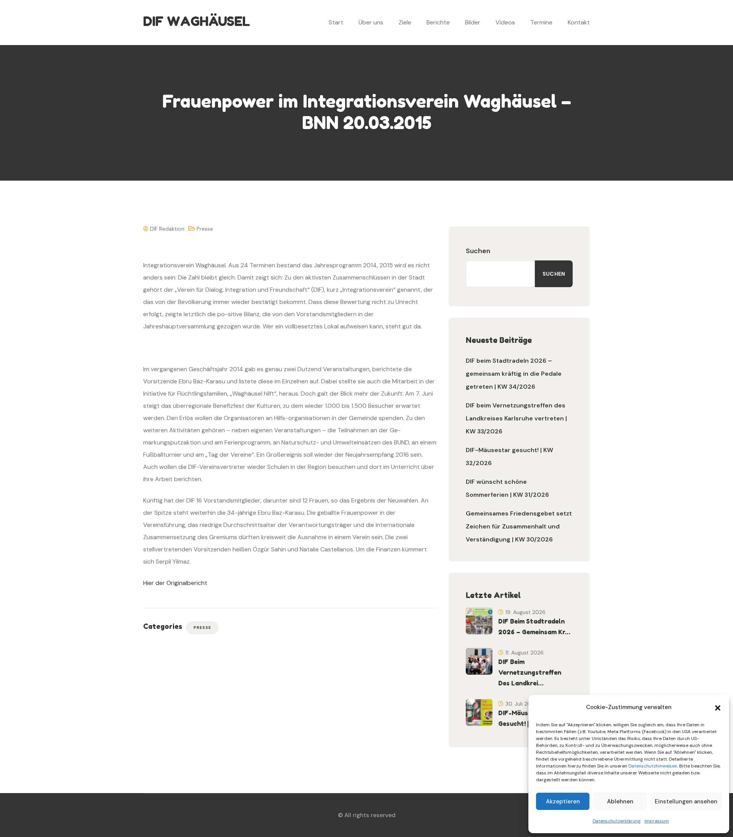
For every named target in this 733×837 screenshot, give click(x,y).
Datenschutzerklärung (617, 821)
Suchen (478, 250)
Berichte (438, 22)
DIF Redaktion (166, 228)
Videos (505, 22)
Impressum (656, 821)
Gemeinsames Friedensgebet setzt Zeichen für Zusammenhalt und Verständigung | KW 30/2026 (519, 526)
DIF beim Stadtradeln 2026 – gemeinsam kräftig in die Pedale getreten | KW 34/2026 (514, 374)
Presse (205, 228)
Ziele (405, 22)
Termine (541, 22)
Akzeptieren (563, 801)
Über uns (370, 22)
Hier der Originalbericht (175, 583)
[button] (718, 707)
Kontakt (579, 22)
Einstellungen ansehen (686, 801)
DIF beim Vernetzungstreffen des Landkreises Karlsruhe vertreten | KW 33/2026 (516, 418)
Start (336, 22)
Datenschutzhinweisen (652, 766)
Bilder (472, 22)
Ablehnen (620, 801)
